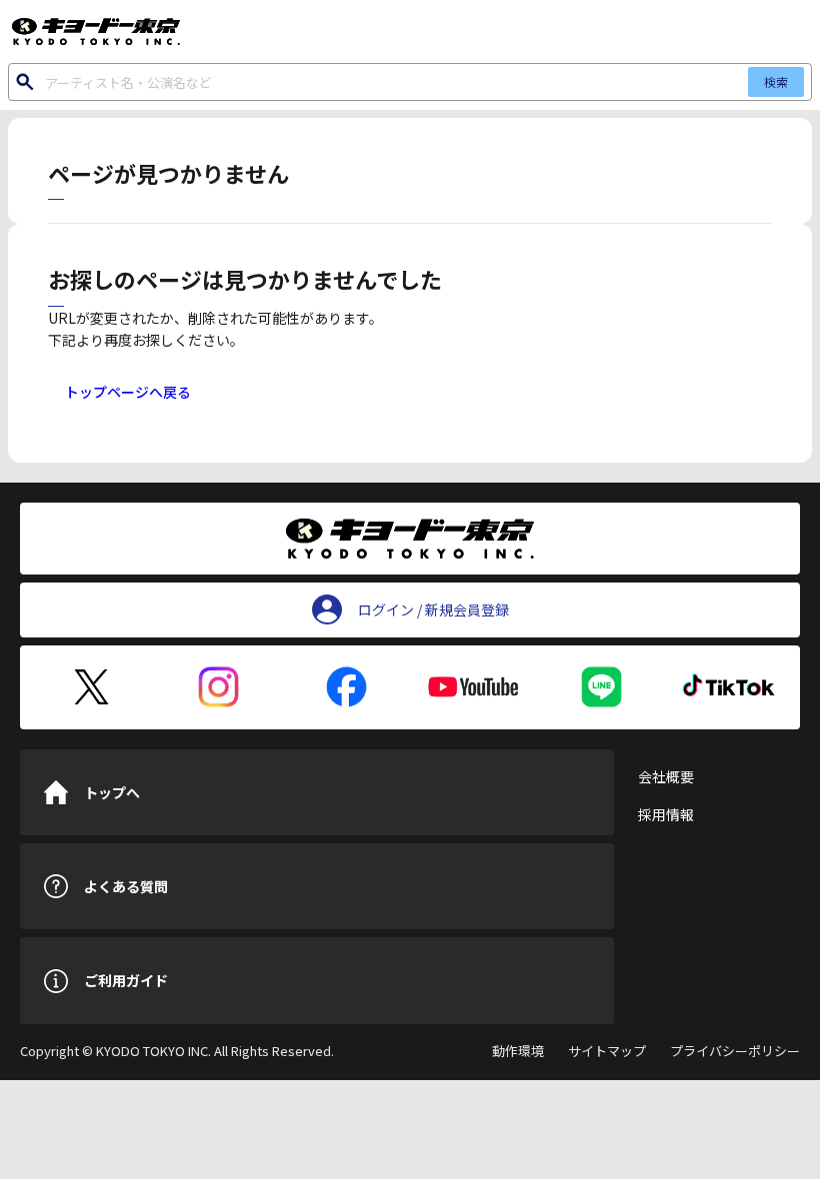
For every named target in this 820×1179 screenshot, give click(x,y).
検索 (776, 81)
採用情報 (666, 814)
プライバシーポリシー (735, 1050)
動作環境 (518, 1050)
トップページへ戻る (128, 392)
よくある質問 (126, 886)
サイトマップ (607, 1050)
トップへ (112, 792)
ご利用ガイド (126, 980)
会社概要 (666, 776)
